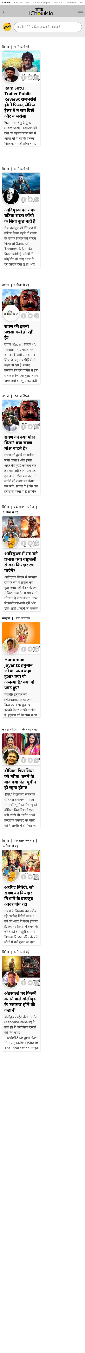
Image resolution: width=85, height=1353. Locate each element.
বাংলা (27, 2)
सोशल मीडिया (9, 729)
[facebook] (24, 77)
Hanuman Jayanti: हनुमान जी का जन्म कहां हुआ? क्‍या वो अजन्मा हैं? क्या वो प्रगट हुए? (19, 673)
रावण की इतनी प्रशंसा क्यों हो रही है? (18, 331)
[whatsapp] (36, 77)
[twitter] (30, 77)
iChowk (6, 2)
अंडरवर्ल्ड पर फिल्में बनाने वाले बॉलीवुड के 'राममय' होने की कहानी (20, 1001)
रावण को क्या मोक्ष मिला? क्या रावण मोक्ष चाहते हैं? (19, 442)
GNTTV (58, 2)
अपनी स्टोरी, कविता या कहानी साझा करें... (40, 27)
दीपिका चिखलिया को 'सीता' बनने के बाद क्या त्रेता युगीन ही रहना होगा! (20, 779)
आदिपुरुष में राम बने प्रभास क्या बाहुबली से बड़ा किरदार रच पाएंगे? (21, 562)
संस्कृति (6, 618)
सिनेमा (5, 47)
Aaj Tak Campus (41, 2)
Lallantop (71, 2)
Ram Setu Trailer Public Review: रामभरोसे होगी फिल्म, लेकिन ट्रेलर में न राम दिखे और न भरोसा (20, 102)
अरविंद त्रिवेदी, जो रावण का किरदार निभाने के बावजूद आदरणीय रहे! (19, 895)
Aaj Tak (18, 2)
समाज (5, 285)
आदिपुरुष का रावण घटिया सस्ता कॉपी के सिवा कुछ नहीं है (20, 215)
